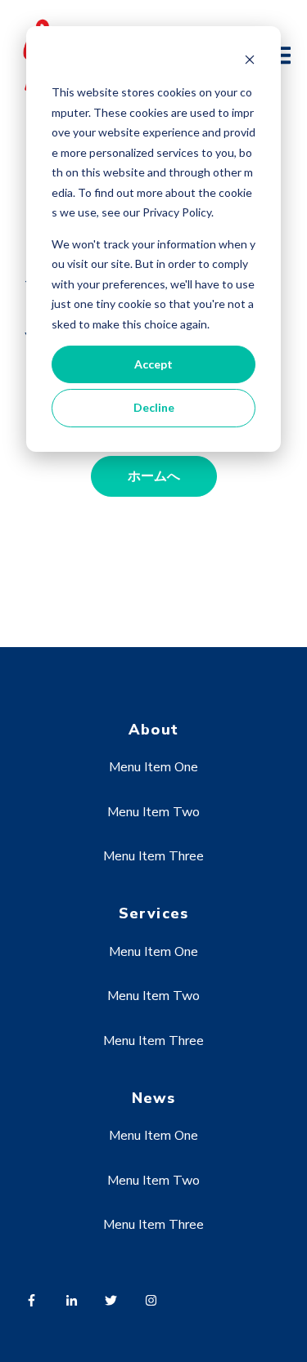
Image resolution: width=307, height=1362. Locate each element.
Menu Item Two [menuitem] (153, 812)
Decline (153, 407)
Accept (153, 364)
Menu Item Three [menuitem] (153, 856)
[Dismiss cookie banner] (249, 61)
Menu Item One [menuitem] (153, 767)
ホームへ (154, 476)
